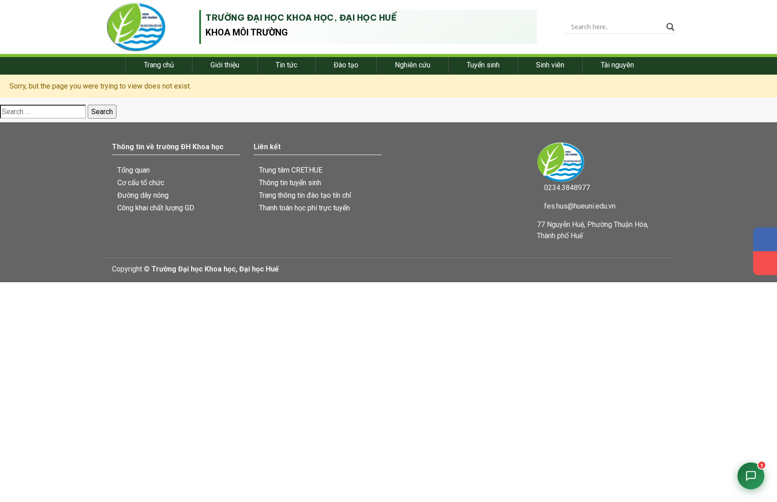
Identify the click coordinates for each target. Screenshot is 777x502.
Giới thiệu (224, 65)
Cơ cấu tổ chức (140, 182)
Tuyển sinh (483, 65)
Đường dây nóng (143, 195)
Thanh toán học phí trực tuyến (304, 208)
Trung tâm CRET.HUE (290, 170)
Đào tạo (346, 65)
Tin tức (286, 65)
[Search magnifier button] (670, 27)
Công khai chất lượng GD (155, 208)
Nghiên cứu (412, 65)
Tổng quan (133, 170)
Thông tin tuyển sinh (290, 182)
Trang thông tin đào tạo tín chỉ (305, 195)
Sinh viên (550, 65)
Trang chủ (159, 65)
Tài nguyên (617, 65)
